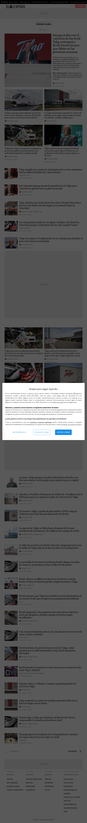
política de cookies (58, 402)
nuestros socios (33, 393)
